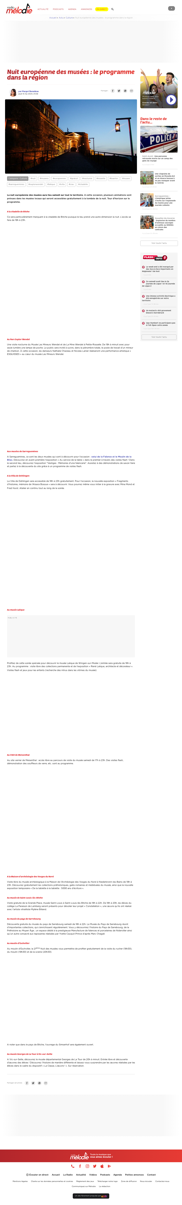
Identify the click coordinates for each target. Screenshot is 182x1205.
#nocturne (87, 179)
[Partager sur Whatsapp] (40, 1084)
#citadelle (83, 184)
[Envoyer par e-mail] (132, 91)
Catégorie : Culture (18, 179)
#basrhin (114, 179)
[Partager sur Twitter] (119, 91)
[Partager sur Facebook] (113, 91)
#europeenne (59, 179)
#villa (61, 184)
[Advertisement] (91, 42)
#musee (126, 179)
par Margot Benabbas (28, 91)
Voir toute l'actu (159, 243)
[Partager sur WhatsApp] (126, 91)
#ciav (71, 184)
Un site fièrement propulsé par (88, 1196)
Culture (69, 18)
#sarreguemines (16, 184)
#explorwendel (35, 184)
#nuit (33, 179)
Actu (61, 18)
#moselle (100, 179)
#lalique (51, 184)
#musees (44, 179)
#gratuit (74, 179)
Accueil (52, 18)
